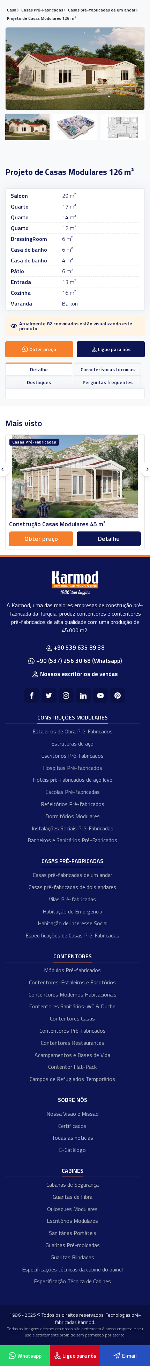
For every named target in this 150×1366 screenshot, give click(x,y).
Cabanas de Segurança (72, 1184)
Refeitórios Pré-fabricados (72, 804)
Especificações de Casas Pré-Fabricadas (72, 935)
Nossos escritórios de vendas (79, 673)
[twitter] (49, 695)
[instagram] (66, 695)
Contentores (72, 956)
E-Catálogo (72, 1150)
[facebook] (31, 695)
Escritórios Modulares (72, 1221)
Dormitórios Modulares (72, 816)
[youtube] (100, 695)
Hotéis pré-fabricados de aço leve (72, 779)
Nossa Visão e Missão (72, 1113)
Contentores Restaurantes (72, 1043)
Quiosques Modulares (72, 1209)
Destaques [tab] (39, 382)
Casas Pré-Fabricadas (72, 861)
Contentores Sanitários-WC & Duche (72, 1006)
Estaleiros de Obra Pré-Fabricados (72, 731)
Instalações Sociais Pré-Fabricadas (72, 828)
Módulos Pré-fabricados (72, 970)
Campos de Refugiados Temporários (72, 1079)
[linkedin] (83, 695)
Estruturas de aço (72, 743)
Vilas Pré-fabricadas (72, 899)
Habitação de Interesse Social (72, 923)
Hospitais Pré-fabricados (72, 768)
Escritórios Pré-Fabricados (72, 755)
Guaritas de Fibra (72, 1197)
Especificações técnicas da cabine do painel (72, 1269)
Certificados (72, 1126)
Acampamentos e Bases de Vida (72, 1055)
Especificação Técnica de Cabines (72, 1281)
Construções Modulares (72, 717)
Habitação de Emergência (72, 911)
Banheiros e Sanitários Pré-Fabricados (72, 840)
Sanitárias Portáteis (72, 1233)
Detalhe (109, 538)
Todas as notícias (72, 1137)
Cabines (72, 1170)
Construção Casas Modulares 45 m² (57, 524)
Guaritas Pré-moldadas (72, 1245)
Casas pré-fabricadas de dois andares (72, 887)
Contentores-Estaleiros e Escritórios (72, 982)
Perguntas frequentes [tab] (108, 382)
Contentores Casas (72, 1018)
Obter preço (41, 538)
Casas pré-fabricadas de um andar (72, 875)
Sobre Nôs (72, 1100)
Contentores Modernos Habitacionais (73, 994)
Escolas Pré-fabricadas (72, 792)
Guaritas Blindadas (72, 1257)
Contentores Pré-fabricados (72, 1030)
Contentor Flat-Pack (72, 1067)
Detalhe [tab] (39, 369)
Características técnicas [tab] (108, 369)
